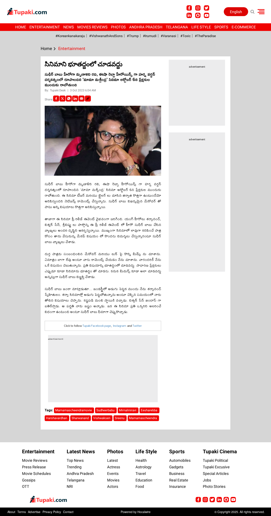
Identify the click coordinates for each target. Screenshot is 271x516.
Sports (221, 27)
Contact (68, 512)
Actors (112, 486)
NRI (70, 486)
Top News (75, 460)
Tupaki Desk (58, 90)
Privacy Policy (52, 512)
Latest (112, 460)
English (236, 12)
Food (140, 486)
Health (141, 460)
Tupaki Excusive (216, 467)
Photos (118, 27)
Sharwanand (81, 418)
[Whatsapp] (69, 98)
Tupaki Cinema (220, 452)
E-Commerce (244, 27)
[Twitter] (62, 98)
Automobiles (180, 460)
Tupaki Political (215, 460)
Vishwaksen (102, 418)
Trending (74, 467)
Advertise (34, 512)
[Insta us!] (197, 8)
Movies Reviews (92, 27)
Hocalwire (144, 512)
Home (20, 27)
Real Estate (178, 480)
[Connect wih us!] (189, 15)
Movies (113, 480)
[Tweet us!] (206, 8)
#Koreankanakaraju (70, 36)
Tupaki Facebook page (97, 326)
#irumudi (149, 36)
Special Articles (216, 473)
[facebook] (56, 98)
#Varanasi (168, 36)
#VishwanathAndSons (106, 36)
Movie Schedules (36, 473)
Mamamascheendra (143, 418)
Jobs (207, 480)
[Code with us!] (197, 15)
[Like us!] (189, 8)
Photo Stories (214, 486)
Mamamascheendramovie (74, 410)
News (68, 27)
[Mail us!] (233, 499)
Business (176, 473)
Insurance (177, 486)
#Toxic (185, 36)
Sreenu (120, 418)
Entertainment (44, 27)
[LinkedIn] (75, 98)
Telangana (177, 27)
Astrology (144, 467)
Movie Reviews (34, 460)
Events (113, 473)
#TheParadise (205, 36)
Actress (113, 467)
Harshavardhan (57, 418)
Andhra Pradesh (145, 27)
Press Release (34, 467)
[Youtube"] (206, 15)
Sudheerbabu (105, 410)
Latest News (81, 452)
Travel (141, 473)
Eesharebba (149, 410)
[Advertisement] (19, 171)
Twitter (137, 326)
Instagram (119, 326)
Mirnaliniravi (128, 410)
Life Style (201, 27)
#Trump (133, 36)
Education (144, 480)
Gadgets (176, 467)
